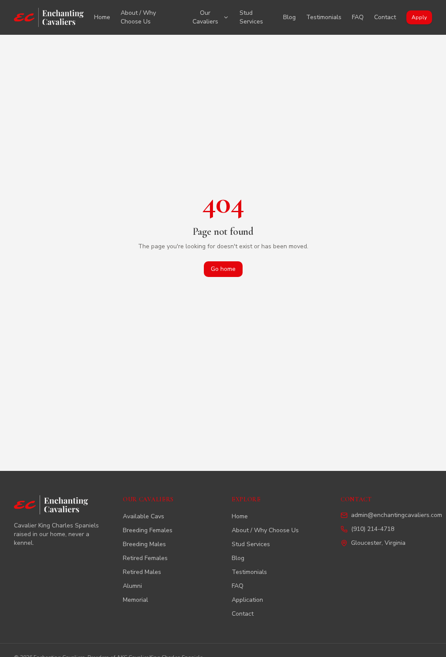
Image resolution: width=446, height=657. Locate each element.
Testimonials (323, 17)
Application (247, 600)
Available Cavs (143, 516)
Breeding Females (147, 530)
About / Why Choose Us (138, 17)
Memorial (135, 600)
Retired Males (142, 572)
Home (102, 17)
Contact (385, 17)
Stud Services (251, 17)
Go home (223, 269)
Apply (419, 17)
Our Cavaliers (205, 17)
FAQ (358, 17)
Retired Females (145, 558)
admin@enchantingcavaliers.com (396, 515)
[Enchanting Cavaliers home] (49, 17)
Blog (289, 17)
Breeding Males (144, 544)
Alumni (132, 586)
